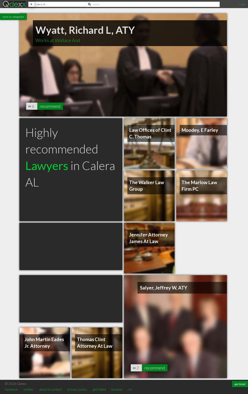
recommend (50, 106)
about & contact (50, 389)
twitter (29, 389)
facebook (11, 389)
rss (130, 389)
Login (242, 4)
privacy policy (77, 389)
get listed (99, 389)
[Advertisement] (70, 246)
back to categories (13, 16)
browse (116, 389)
